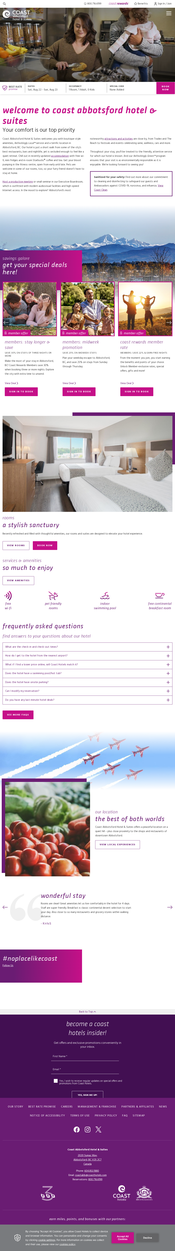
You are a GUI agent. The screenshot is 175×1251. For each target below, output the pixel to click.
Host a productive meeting (18, 182)
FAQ (125, 1115)
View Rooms (16, 546)
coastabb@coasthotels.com (91, 1175)
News (163, 1107)
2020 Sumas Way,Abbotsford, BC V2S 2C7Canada (87, 1159)
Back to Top (86, 1012)
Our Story (15, 1107)
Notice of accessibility (47, 1115)
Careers (67, 1107)
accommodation (60, 156)
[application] (87, 1238)
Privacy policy (106, 1115)
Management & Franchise (97, 1107)
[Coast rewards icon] (119, 4)
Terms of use (80, 1115)
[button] (6, 322)
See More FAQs (18, 715)
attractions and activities (118, 139)
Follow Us (8, 966)
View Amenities (18, 581)
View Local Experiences (118, 845)
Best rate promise (42, 1107)
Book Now (166, 88)
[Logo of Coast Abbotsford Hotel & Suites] (20, 15)
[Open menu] (168, 13)
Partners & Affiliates (138, 1107)
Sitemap (139, 1115)
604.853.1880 (91, 1171)
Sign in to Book (21, 392)
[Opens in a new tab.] (144, 1193)
